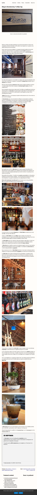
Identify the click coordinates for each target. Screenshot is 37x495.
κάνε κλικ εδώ (7, 462)
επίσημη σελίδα (5, 431)
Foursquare (29, 430)
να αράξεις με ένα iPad (23, 175)
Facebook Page (20, 430)
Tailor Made (11, 90)
